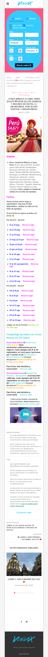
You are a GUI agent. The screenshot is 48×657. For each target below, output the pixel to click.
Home (9, 77)
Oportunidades (24, 95)
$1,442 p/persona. (17, 383)
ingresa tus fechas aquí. (29, 404)
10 (33, 592)
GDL (26, 92)
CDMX (18, 77)
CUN (20, 92)
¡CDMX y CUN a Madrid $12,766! (24, 579)
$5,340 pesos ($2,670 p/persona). (21, 356)
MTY (32, 92)
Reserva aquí (28, 225)
